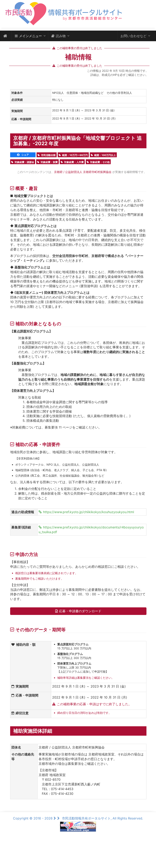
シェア (25, 154)
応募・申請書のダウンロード (80, 611)
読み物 (61, 36)
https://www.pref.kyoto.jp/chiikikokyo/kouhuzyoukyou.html (88, 512)
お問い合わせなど (133, 36)
